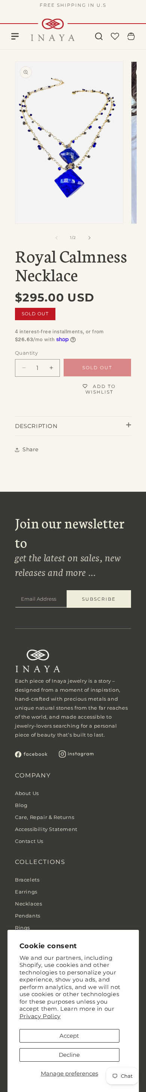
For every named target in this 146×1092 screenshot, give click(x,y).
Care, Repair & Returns (44, 817)
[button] (99, 36)
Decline (69, 1054)
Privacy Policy (40, 1016)
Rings (22, 928)
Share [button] (30, 449)
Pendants (27, 916)
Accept (69, 1035)
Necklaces (28, 904)
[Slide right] (89, 238)
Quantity (26, 353)
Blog (21, 805)
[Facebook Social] (31, 755)
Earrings (26, 892)
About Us (27, 793)
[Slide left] (56, 238)
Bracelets (27, 880)
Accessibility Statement (46, 829)
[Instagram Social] (76, 755)
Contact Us (29, 841)
